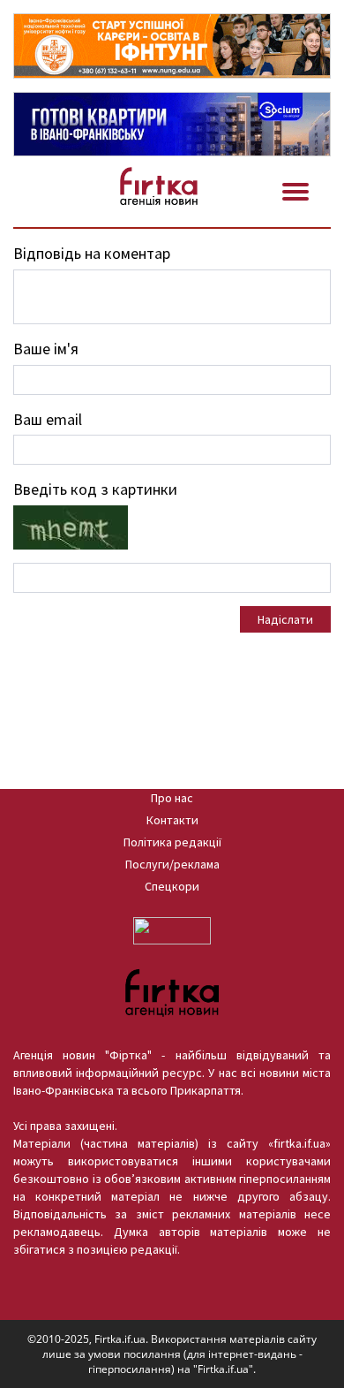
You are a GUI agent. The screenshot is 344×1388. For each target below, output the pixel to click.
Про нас (172, 798)
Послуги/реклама (172, 864)
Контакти (172, 820)
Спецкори (172, 886)
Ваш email (47, 419)
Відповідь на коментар (91, 253)
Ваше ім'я (46, 348)
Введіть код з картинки (95, 489)
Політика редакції (172, 842)
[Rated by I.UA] (172, 929)
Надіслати (285, 619)
